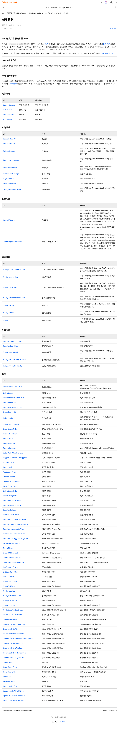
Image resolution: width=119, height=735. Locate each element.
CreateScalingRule (10, 486)
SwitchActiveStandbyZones (13, 453)
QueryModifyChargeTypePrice (14, 624)
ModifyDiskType (9, 586)
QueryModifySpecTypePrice (13, 657)
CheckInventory (9, 476)
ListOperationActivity (10, 567)
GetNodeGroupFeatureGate (13, 562)
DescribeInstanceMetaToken (13, 529)
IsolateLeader (8, 418)
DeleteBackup (8, 393)
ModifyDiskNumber (10, 313)
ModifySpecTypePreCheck (13, 610)
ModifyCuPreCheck (10, 287)
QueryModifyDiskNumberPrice (14, 634)
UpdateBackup (8, 467)
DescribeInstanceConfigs (12, 341)
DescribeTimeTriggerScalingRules (15, 538)
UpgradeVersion (9, 220)
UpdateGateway (9, 105)
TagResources (8, 178)
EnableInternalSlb (9, 412)
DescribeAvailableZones (12, 500)
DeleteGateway (8, 114)
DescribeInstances (10, 167)
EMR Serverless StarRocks (37, 13)
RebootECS (7, 676)
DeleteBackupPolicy (10, 491)
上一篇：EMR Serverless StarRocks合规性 (17, 710)
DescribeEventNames (11, 515)
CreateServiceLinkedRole (12, 387)
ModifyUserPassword (11, 424)
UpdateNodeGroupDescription (14, 695)
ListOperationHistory (10, 572)
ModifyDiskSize (8, 305)
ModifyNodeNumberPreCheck (14, 269)
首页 (3, 13)
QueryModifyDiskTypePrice (13, 648)
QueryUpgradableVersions (12, 241)
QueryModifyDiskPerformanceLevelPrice (18, 638)
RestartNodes (8, 438)
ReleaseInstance (9, 151)
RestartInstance (9, 143)
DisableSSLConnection (11, 543)
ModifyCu (6, 320)
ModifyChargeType (10, 581)
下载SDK (106, 44)
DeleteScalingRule (10, 495)
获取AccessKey (107, 53)
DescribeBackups (9, 510)
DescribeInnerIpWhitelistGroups (14, 519)
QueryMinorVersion (10, 619)
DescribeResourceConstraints (14, 534)
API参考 (58, 13)
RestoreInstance (9, 443)
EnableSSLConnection (11, 553)
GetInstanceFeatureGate (12, 557)
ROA (46, 44)
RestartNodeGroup (10, 434)
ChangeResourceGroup (12, 189)
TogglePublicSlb (9, 462)
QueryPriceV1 (8, 662)
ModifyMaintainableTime (12, 595)
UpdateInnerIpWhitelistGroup (14, 691)
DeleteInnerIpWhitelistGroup (13, 397)
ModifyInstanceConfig (11, 352)
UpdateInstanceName (11, 160)
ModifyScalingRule (10, 600)
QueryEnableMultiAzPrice (12, 615)
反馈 (63, 721)
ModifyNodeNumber (10, 277)
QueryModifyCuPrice (10, 629)
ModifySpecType (9, 605)
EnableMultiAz (8, 548)
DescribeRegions (9, 402)
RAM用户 (13, 83)
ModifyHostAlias (9, 591)
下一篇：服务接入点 (109, 710)
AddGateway (8, 119)
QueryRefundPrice (10, 667)
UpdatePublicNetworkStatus (13, 700)
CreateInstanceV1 (9, 139)
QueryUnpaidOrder (10, 429)
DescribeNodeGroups (11, 174)
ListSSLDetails (8, 576)
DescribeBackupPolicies (12, 505)
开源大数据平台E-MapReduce (16, 13)
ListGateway (7, 110)
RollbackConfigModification (13, 366)
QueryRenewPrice (10, 672)
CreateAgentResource (11, 481)
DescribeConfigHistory (11, 346)
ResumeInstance (9, 448)
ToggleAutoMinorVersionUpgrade (15, 457)
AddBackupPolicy (9, 472)
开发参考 (50, 13)
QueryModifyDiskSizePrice (13, 643)
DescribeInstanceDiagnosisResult (15, 524)
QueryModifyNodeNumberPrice (14, 653)
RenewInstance (9, 681)
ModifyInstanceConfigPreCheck (14, 359)
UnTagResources (9, 183)
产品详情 (113, 28)
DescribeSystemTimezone (12, 407)
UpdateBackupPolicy (10, 686)
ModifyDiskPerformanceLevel (14, 297)
